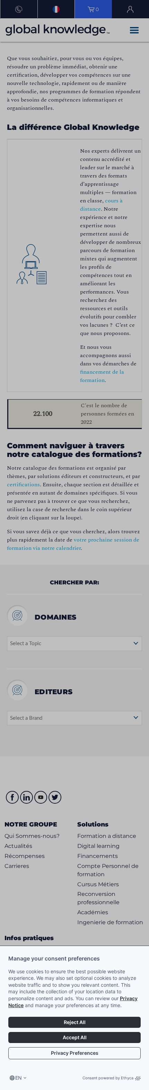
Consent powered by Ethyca (107, 1077)
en (18, 1078)
